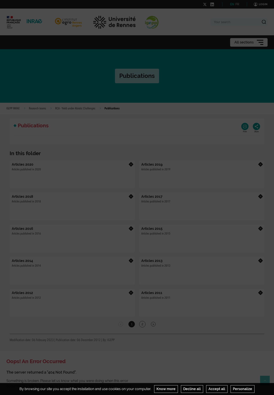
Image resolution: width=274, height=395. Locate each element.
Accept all (216, 389)
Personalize (242, 389)
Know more (166, 389)
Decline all (192, 389)
